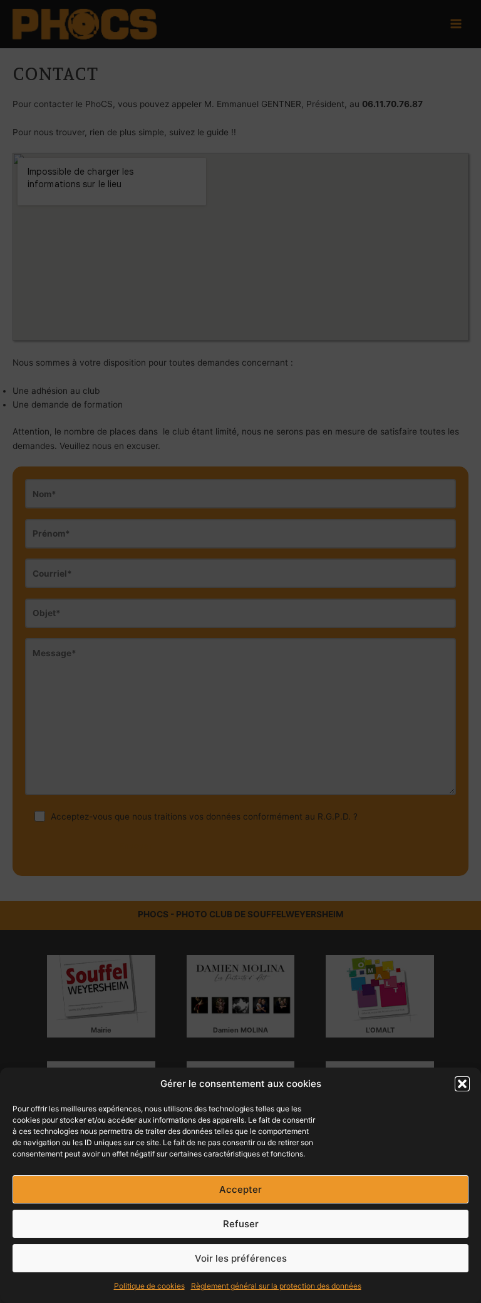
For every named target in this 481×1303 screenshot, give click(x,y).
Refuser (241, 1224)
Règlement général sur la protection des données (276, 1285)
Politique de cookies (149, 1285)
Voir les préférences (241, 1258)
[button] (462, 1084)
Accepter (240, 1189)
